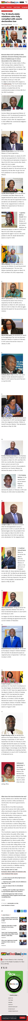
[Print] (25, 911)
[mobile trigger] (25, 2)
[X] (4, 967)
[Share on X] (18, 911)
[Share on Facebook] (15, 911)
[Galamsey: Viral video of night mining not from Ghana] (23, 927)
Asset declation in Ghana (7, 905)
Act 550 (16, 903)
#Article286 (10, 903)
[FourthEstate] (10, 2)
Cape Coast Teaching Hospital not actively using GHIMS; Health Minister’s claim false (9, 934)
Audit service (7, 84)
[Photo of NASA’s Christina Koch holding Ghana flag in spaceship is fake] (23, 919)
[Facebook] (2, 967)
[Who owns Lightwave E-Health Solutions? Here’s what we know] (23, 942)
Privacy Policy (6, 1018)
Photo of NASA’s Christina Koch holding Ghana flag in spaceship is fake (9, 919)
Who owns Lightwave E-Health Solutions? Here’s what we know (9, 942)
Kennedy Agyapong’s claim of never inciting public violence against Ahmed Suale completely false (13, 895)
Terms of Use (13, 1018)
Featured (3, 922)
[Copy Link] (21, 911)
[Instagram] (6, 967)
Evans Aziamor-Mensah (6, 24)
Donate (21, 2)
